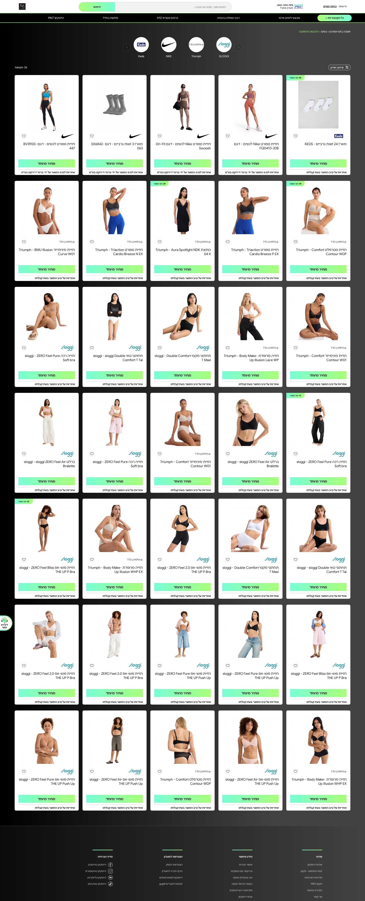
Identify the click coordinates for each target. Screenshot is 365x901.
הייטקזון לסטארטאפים (170, 877)
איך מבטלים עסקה (242, 877)
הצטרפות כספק (174, 864)
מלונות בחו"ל (110, 18)
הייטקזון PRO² (56, 18)
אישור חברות (245, 864)
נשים (324, 31)
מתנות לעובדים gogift (170, 883)
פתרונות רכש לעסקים (241, 890)
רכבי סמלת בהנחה (228, 18)
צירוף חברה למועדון (172, 871)
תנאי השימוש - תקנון (311, 871)
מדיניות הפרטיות (313, 877)
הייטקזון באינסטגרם (95, 871)
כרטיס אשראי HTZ (167, 18)
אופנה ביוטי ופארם (339, 31)
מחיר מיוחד (318, 163)
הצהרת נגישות (314, 890)
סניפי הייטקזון (245, 896)
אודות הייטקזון (315, 864)
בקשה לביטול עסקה (242, 883)
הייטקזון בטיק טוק (97, 883)
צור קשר (318, 896)
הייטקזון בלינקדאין (96, 877)
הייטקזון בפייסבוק (97, 864)
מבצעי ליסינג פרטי (289, 18)
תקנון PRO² (316, 883)
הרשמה (343, 6)
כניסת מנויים (330, 6)
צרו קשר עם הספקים (241, 871)
